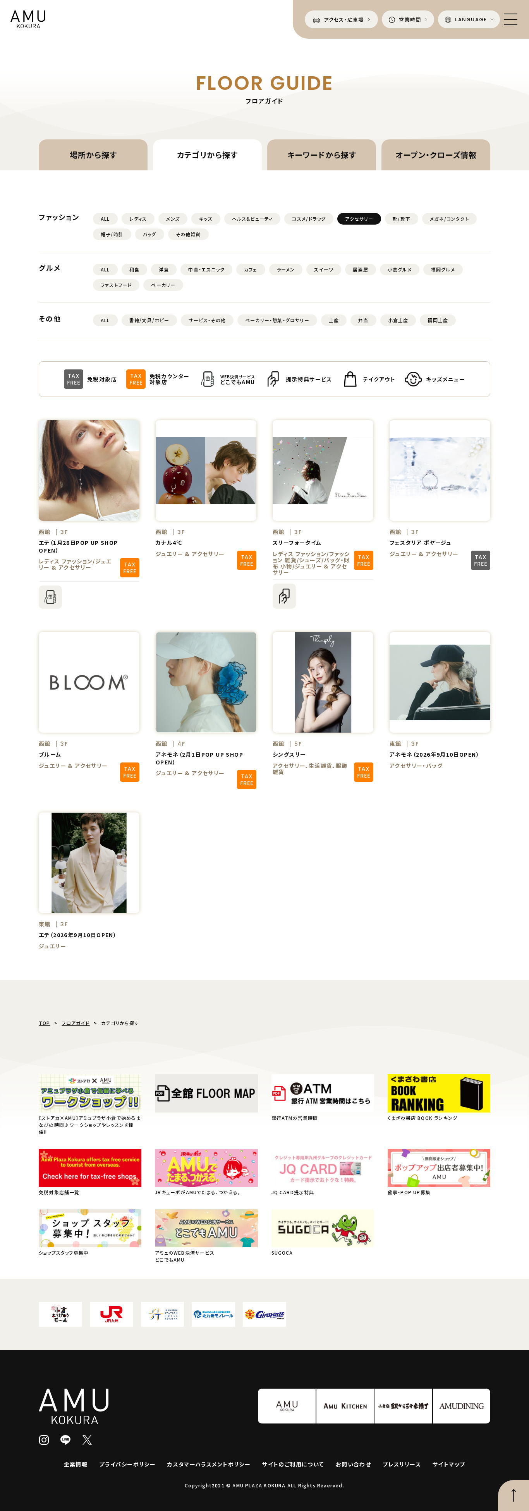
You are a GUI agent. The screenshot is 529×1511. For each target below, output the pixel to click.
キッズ (206, 218)
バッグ (149, 234)
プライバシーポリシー (127, 1464)
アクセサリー (359, 218)
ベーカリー (163, 285)
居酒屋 (360, 269)
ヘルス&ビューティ (252, 218)
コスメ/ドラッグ (309, 218)
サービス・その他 (207, 320)
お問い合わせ (353, 1464)
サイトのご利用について (293, 1464)
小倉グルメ (400, 269)
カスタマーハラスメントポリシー (209, 1464)
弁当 (363, 320)
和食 (134, 269)
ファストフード (116, 285)
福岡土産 (438, 320)
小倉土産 (398, 320)
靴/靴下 (401, 218)
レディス (138, 218)
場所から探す (93, 154)
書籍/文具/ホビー (149, 320)
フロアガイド (75, 1023)
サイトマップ (449, 1464)
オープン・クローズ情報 (436, 154)
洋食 (164, 269)
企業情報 (76, 1464)
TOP (44, 1023)
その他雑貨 (188, 234)
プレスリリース (402, 1464)
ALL (105, 218)
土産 (334, 320)
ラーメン (286, 269)
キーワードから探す (321, 154)
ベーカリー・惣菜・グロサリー (277, 320)
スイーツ (323, 269)
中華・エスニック (206, 269)
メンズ (173, 218)
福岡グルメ (443, 269)
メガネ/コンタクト (449, 218)
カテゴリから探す (207, 154)
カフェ (251, 269)
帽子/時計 (112, 234)
